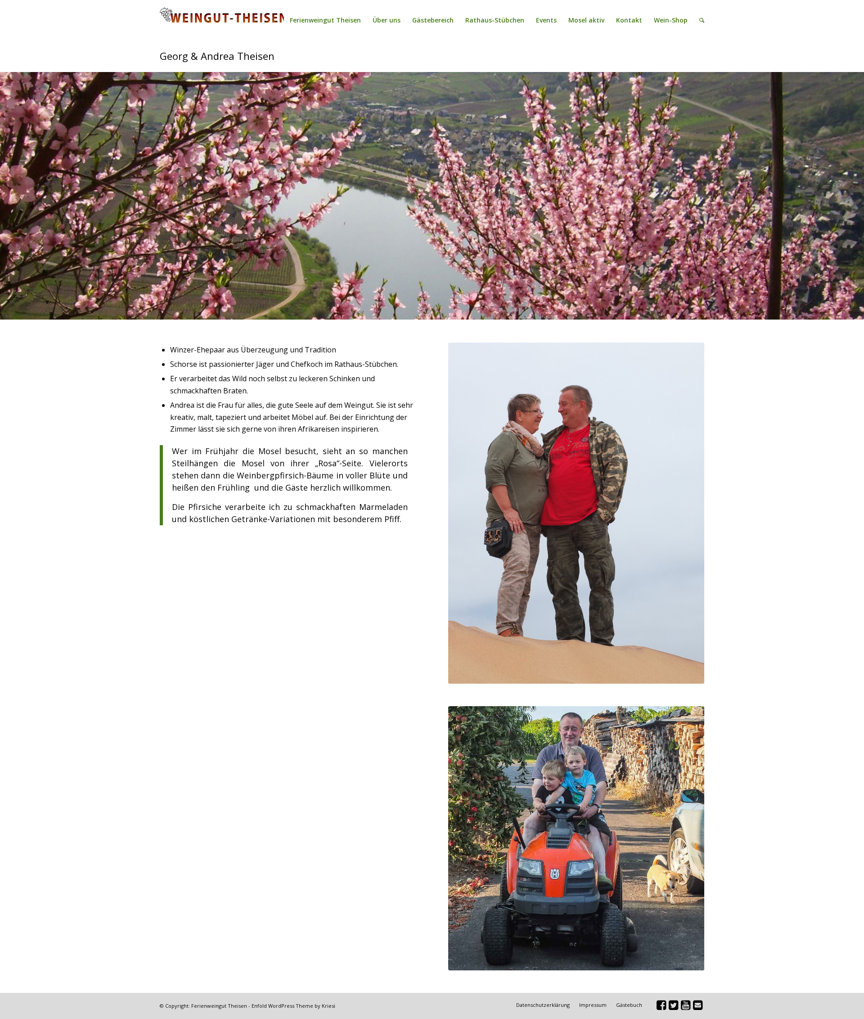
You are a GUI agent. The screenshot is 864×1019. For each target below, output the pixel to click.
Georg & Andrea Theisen (217, 56)
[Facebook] (661, 1007)
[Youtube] (685, 1007)
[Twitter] (673, 1007)
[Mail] (697, 1007)
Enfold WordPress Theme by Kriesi (293, 1005)
